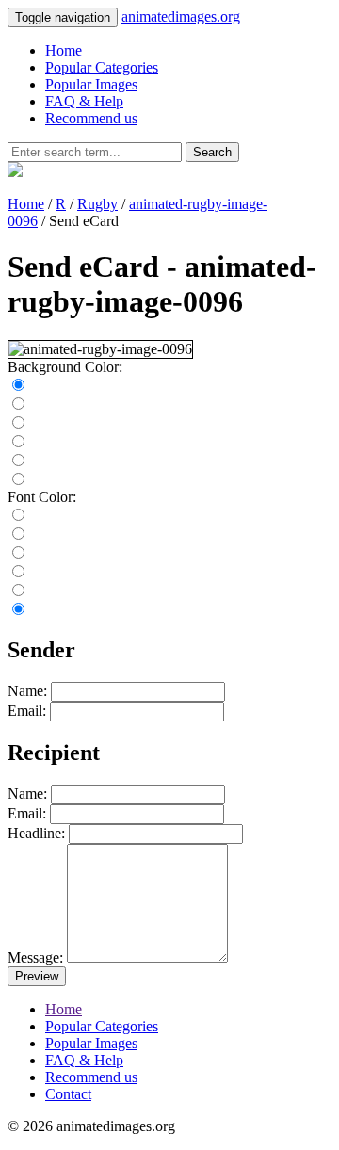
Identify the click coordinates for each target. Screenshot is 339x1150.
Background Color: (65, 367)
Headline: (36, 833)
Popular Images (91, 84)
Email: (27, 711)
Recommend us (91, 118)
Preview (36, 976)
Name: (27, 691)
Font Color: (42, 497)
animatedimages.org (180, 16)
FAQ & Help (84, 101)
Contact (68, 1094)
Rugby (97, 204)
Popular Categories (101, 67)
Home (63, 50)
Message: (35, 957)
